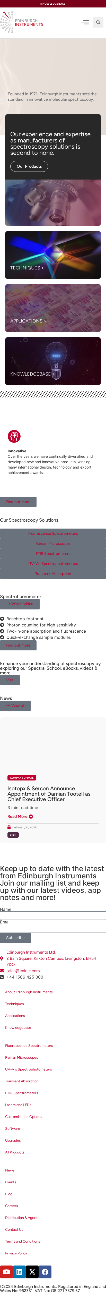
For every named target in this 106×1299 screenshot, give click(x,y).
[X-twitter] (32, 1272)
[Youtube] (6, 1272)
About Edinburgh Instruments (29, 992)
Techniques (14, 1004)
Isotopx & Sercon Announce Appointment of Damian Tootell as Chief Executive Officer (49, 793)
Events (10, 1182)
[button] (98, 22)
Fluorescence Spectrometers (29, 1045)
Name (5, 909)
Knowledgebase (18, 1027)
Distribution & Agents (22, 1218)
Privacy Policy (16, 1253)
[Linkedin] (19, 1272)
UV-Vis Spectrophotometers (28, 1069)
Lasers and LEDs (18, 1105)
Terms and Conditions (22, 1241)
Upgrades (13, 1140)
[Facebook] (45, 1272)
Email (5, 922)
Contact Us (14, 1229)
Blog (8, 1194)
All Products (14, 1152)
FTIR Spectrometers (21, 1093)
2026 (13, 835)
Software (12, 1128)
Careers (11, 1206)
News (10, 1170)
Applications (15, 1016)
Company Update (22, 777)
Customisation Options (23, 1117)
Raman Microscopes (21, 1057)
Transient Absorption (22, 1081)
